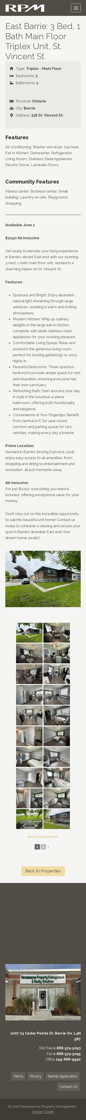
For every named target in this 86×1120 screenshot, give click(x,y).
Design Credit (43, 1112)
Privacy (35, 1076)
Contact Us (68, 1087)
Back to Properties (43, 871)
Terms (18, 1076)
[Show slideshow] (43, 836)
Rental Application (63, 1076)
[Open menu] (76, 8)
